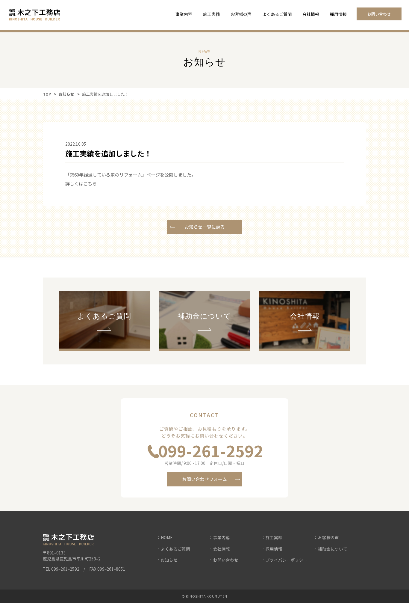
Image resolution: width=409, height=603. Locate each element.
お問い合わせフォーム (204, 479)
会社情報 (310, 14)
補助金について (332, 549)
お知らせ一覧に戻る (204, 227)
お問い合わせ (379, 14)
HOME (166, 537)
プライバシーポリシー (286, 560)
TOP (47, 94)
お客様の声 (241, 14)
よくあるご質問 (277, 14)
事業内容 (183, 14)
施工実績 (211, 14)
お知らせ (66, 94)
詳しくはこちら (81, 183)
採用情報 (338, 14)
